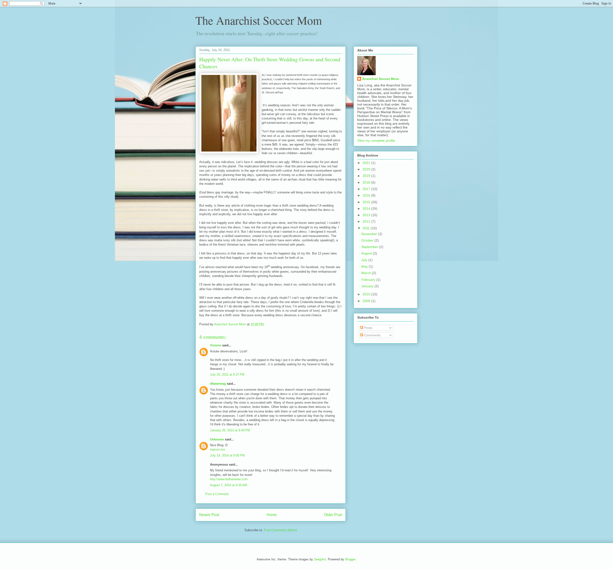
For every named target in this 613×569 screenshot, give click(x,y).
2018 (367, 182)
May (365, 266)
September (370, 247)
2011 (367, 228)
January (368, 286)
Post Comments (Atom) (280, 530)
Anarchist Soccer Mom (380, 79)
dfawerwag (218, 383)
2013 (367, 215)
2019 (367, 176)
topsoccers (217, 449)
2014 (367, 208)
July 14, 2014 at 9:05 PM (227, 455)
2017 (367, 189)
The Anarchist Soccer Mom (258, 20)
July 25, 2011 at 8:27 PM (227, 374)
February (368, 280)
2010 (367, 294)
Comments (371, 335)
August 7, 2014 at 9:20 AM (228, 485)
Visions (215, 345)
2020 (367, 169)
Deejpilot (320, 559)
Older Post (333, 515)
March (366, 273)
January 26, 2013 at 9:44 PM (230, 430)
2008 (367, 301)
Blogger (350, 559)
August (367, 253)
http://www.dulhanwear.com (229, 479)
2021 (367, 163)
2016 (367, 195)
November (369, 234)
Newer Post (209, 515)
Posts (367, 328)
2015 (367, 202)
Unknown (217, 439)
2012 (367, 221)
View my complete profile (376, 140)
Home (272, 515)
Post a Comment (217, 494)
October (368, 240)
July (364, 260)
